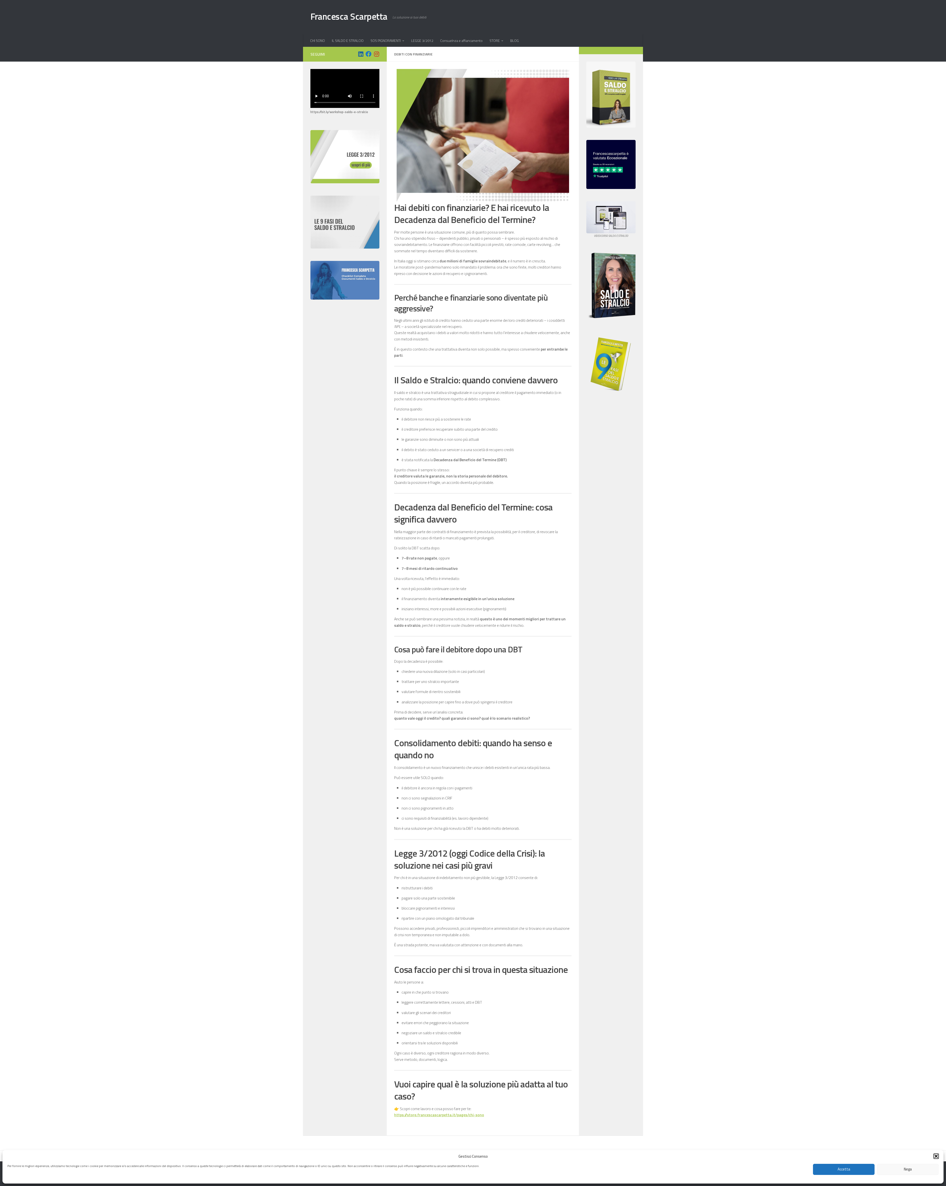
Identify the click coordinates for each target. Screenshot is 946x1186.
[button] (936, 1156)
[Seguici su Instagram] (376, 54)
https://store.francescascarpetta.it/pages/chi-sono (439, 1115)
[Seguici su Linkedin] (361, 54)
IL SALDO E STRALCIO (348, 40)
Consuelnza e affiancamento (461, 40)
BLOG (514, 40)
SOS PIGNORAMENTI (386, 40)
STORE (495, 40)
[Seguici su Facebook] (369, 54)
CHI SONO (317, 40)
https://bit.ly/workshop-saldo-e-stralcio (339, 111)
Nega (908, 1169)
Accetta (844, 1169)
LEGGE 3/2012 (422, 40)
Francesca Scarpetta (349, 16)
